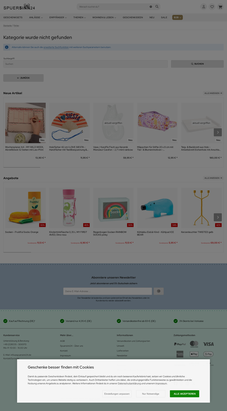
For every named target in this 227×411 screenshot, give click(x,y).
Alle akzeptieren (185, 394)
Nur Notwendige (150, 393)
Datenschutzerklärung (129, 383)
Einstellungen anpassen (117, 393)
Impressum (161, 383)
